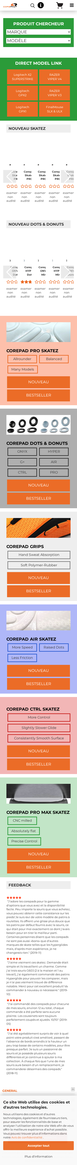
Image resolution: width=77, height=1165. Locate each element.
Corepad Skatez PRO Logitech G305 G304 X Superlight (17, 175)
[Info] (40, 5)
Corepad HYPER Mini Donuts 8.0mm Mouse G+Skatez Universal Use (58, 271)
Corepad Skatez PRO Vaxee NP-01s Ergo (57, 175)
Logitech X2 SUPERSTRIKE (22, 77)
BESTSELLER (38, 395)
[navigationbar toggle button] (71, 5)
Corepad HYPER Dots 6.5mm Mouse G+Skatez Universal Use (30, 271)
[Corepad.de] (8, 5)
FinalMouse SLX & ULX (54, 109)
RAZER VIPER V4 (55, 77)
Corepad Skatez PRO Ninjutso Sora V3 (29, 175)
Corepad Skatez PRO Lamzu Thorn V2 (43, 175)
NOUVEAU (38, 382)
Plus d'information (38, 1156)
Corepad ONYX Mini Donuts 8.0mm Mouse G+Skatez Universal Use (44, 271)
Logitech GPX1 (22, 109)
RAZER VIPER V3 (55, 93)
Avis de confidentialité (27, 1137)
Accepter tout (38, 1146)
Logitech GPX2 (22, 93)
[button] (9, 176)
